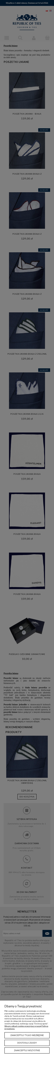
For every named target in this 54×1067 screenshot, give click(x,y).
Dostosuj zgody (27, 1043)
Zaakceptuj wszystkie (27, 1050)
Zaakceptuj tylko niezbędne (27, 1035)
